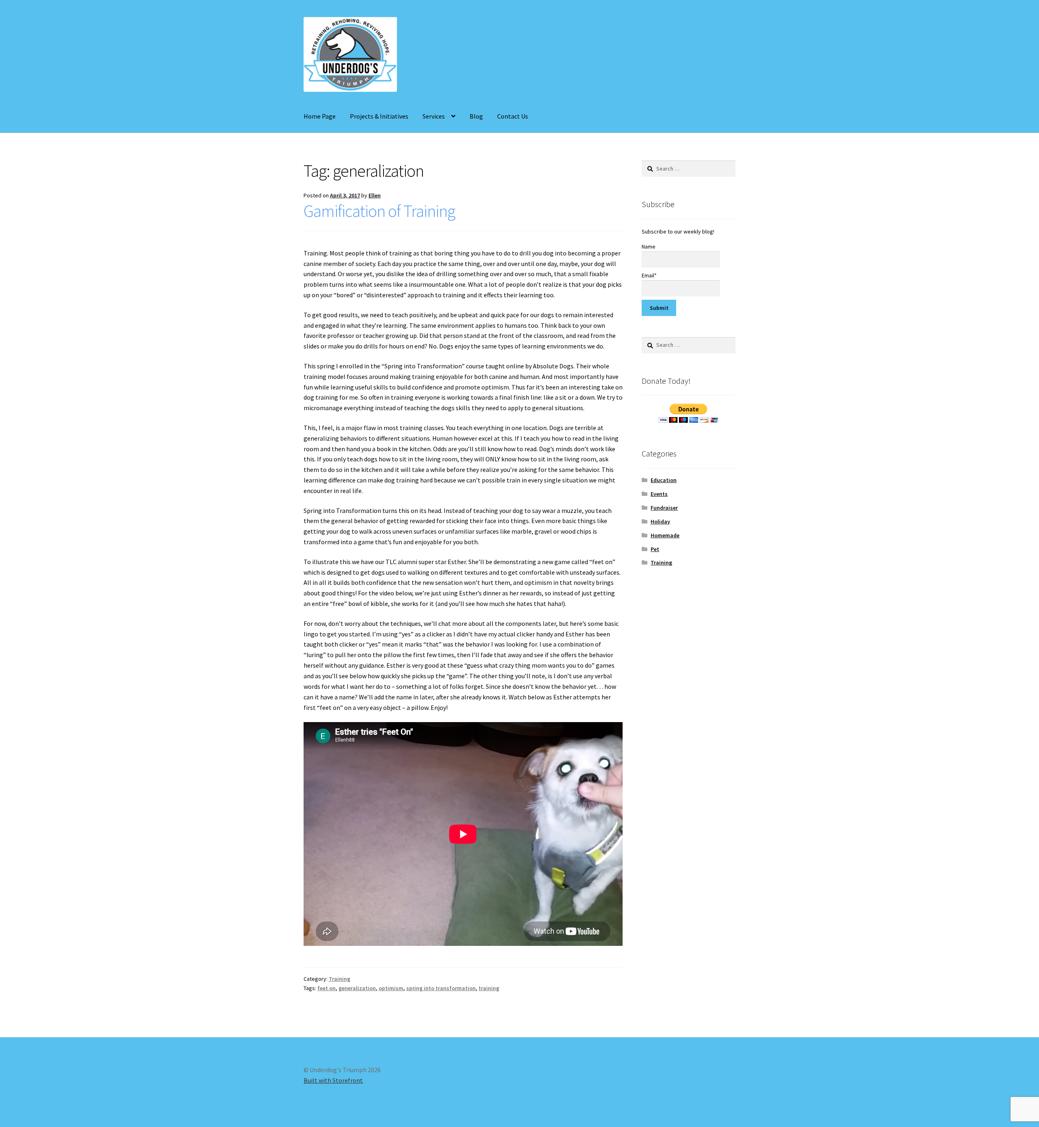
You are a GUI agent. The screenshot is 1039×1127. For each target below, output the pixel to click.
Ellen (375, 195)
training (489, 988)
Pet (655, 549)
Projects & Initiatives (379, 116)
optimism (391, 988)
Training (339, 978)
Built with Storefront (333, 1080)
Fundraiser (664, 507)
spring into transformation (441, 988)
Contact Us (512, 116)
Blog (476, 116)
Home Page (320, 116)
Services (433, 116)
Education (664, 480)
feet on (326, 988)
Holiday (660, 521)
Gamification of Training (379, 210)
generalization (357, 988)
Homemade (665, 535)
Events (659, 494)
